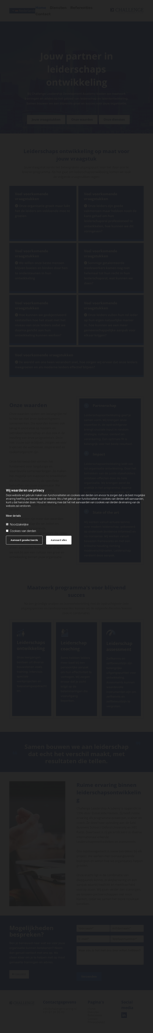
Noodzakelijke (19, 524)
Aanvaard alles (59, 540)
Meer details (13, 515)
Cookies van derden (23, 531)
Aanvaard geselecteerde (24, 540)
